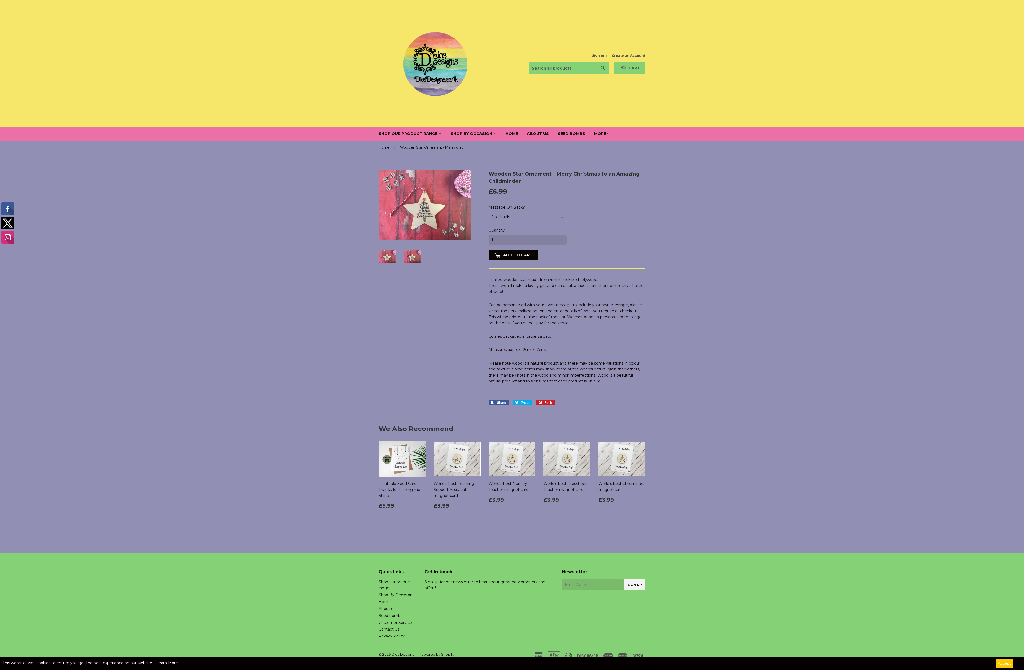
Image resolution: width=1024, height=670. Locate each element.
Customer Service (395, 622)
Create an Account (628, 56)
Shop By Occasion (472, 133)
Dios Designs (402, 654)
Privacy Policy (392, 636)
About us (538, 133)
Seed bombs (571, 133)
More (600, 133)
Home (512, 133)
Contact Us (389, 629)
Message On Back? (507, 207)
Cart (633, 68)
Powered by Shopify (436, 654)
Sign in (598, 56)
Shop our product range (408, 133)
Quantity (497, 230)
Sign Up (634, 585)
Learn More (167, 662)
